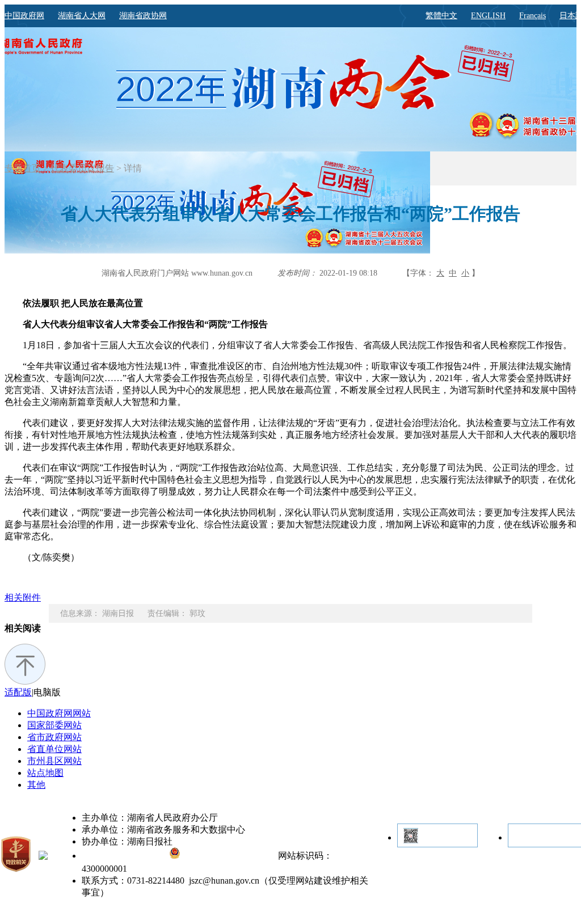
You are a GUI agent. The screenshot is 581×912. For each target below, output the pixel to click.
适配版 (18, 692)
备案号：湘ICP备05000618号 (125, 856)
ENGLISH (488, 15)
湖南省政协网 (143, 15)
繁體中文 (441, 15)
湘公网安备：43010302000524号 (228, 856)
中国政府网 (24, 15)
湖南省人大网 (82, 15)
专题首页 (23, 168)
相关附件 (23, 597)
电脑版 (47, 692)
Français (532, 15)
